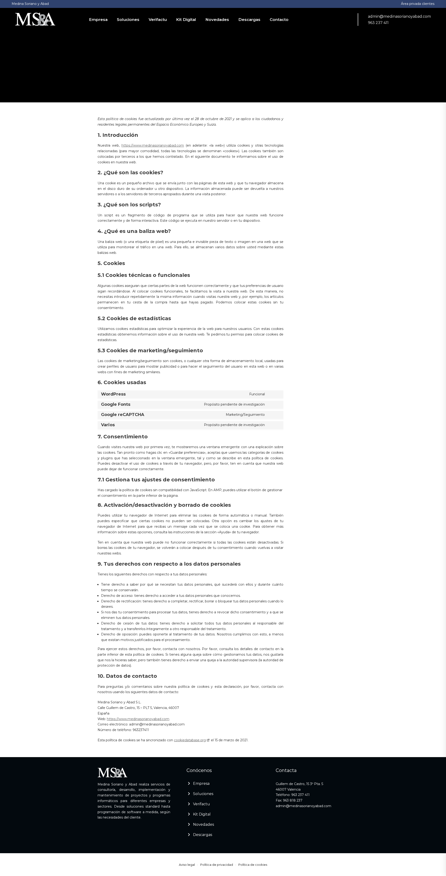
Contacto (279, 19)
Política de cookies (252, 864)
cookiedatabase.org (190, 740)
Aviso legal (187, 864)
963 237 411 (378, 22)
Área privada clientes (417, 4)
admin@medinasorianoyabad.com (399, 16)
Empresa (98, 19)
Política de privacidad (216, 864)
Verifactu (158, 19)
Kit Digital (186, 19)
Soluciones (128, 19)
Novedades (217, 19)
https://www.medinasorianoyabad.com (152, 145)
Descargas (249, 19)
